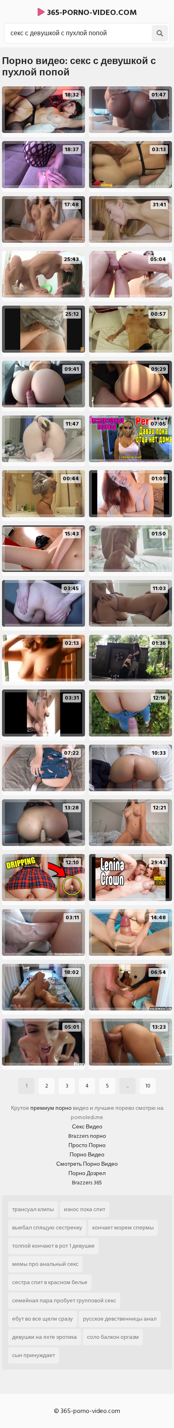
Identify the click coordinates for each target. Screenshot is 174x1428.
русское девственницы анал (120, 1318)
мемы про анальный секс (45, 1264)
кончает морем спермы (123, 1227)
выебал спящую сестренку (47, 1227)
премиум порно (51, 1108)
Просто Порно (87, 1145)
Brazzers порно (87, 1136)
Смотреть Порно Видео (87, 1164)
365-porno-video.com (91, 12)
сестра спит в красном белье (49, 1282)
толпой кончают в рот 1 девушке (53, 1245)
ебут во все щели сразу (42, 1318)
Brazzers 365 (87, 1182)
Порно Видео (87, 1154)
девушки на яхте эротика (44, 1337)
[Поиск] (160, 33)
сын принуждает (33, 1355)
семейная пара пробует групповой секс (64, 1300)
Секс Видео (87, 1126)
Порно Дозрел (87, 1173)
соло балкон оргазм (113, 1337)
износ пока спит (84, 1209)
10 (148, 1085)
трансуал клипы (33, 1209)
